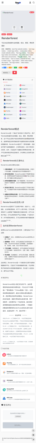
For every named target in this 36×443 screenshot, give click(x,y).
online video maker (26, 60)
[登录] (30, 2)
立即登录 (18, 416)
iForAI (8, 438)
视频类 (3, 34)
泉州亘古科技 (23, 438)
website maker (6, 64)
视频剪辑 (9, 34)
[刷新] (32, 80)
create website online (8, 53)
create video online (25, 51)
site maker (5, 62)
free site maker (22, 56)
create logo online (12, 51)
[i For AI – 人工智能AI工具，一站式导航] (18, 3)
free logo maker (21, 53)
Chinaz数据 (19, 290)
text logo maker (14, 62)
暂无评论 (7, 405)
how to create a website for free (20, 58)
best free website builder (19, 49)
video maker (24, 62)
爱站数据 (10, 290)
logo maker (15, 60)
